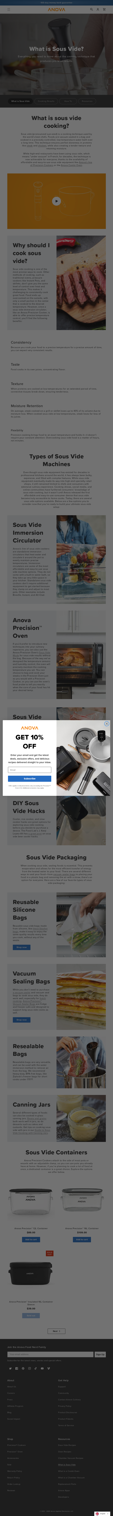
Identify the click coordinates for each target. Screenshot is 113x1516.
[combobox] (102, 1514)
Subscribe (29, 778)
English (102, 1514)
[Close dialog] (106, 723)
